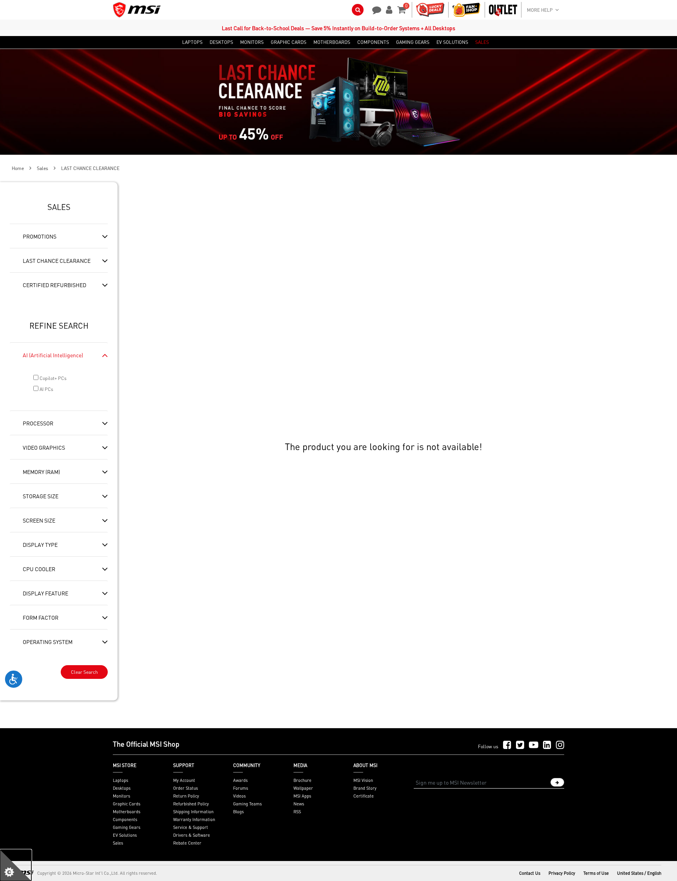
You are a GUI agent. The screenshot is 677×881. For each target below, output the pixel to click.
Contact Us (529, 873)
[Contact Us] (374, 9)
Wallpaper (303, 788)
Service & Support (190, 827)
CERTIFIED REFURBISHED (54, 284)
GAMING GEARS (412, 42)
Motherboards (126, 811)
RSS (297, 811)
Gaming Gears (126, 827)
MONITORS (252, 42)
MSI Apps (302, 796)
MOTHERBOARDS (331, 42)
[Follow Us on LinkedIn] (547, 745)
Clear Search (84, 672)
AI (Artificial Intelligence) (53, 354)
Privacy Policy (561, 873)
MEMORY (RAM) (41, 471)
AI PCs (45, 389)
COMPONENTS (373, 42)
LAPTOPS (192, 42)
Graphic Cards (126, 804)
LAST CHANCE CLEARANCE (57, 260)
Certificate (363, 796)
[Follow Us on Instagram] (560, 745)
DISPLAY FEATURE (45, 593)
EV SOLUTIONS (452, 42)
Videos (239, 796)
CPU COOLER (39, 568)
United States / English (639, 873)
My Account (184, 780)
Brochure (302, 780)
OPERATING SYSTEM (47, 641)
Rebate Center (187, 843)
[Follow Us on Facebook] (507, 745)
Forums (240, 788)
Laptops (120, 780)
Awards (240, 780)
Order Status (185, 788)
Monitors (121, 796)
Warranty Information (194, 819)
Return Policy (186, 796)
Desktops (121, 788)
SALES (482, 42)
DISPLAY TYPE (40, 544)
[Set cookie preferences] (15, 865)
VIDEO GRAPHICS (44, 447)
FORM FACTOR (40, 617)
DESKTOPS (221, 42)
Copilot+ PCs (52, 378)
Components (125, 819)
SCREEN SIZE (39, 520)
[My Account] (388, 9)
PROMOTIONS (39, 236)
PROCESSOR (38, 423)
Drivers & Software (191, 835)
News (298, 804)
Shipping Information (193, 811)
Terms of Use (596, 873)
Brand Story (365, 788)
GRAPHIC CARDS (288, 42)
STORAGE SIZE (40, 495)
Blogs (238, 811)
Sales (42, 168)
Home (18, 168)
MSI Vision (363, 780)
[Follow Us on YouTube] (533, 745)
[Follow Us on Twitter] (520, 745)
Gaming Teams (247, 804)
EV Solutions (125, 835)
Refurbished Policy (191, 804)
